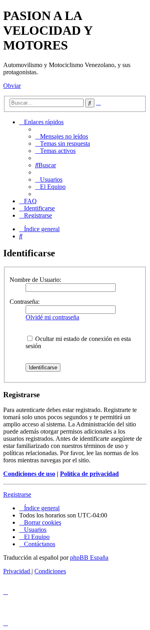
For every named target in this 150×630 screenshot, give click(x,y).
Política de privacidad (89, 473)
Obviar (12, 85)
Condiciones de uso (29, 473)
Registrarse (17, 494)
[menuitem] (61, 136)
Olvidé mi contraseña (52, 317)
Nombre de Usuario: (35, 279)
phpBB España (89, 557)
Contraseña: (25, 301)
